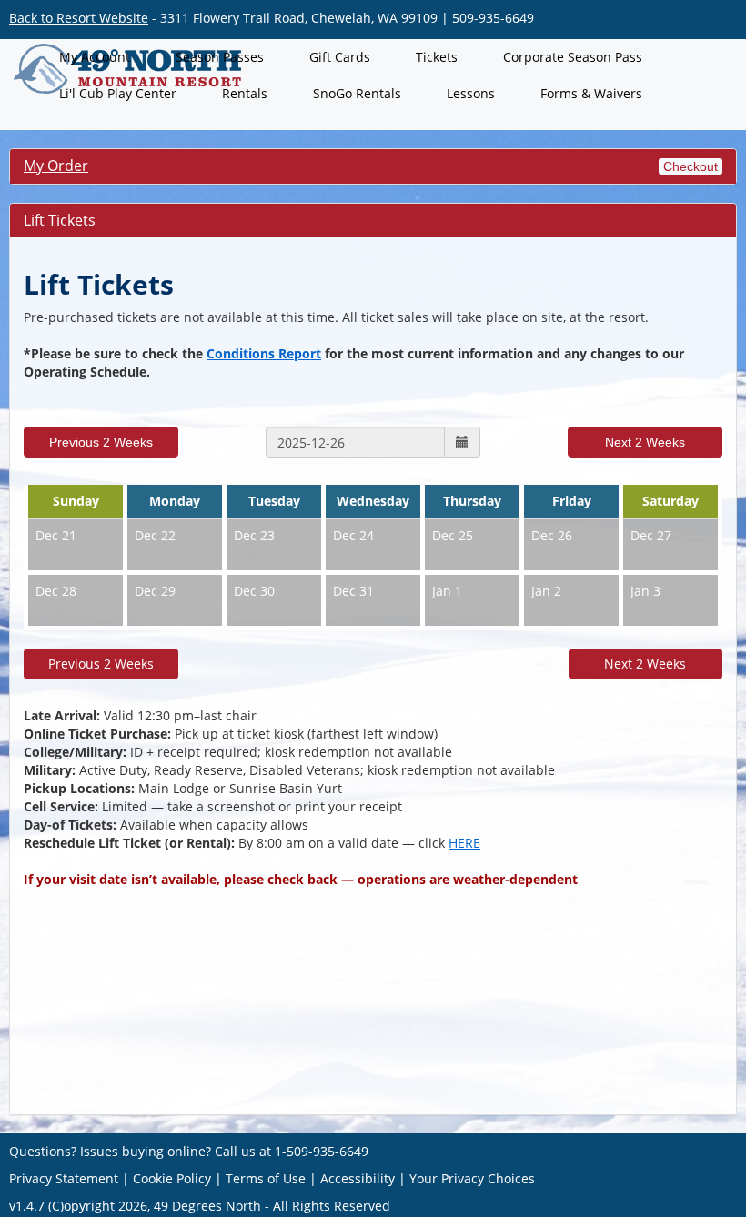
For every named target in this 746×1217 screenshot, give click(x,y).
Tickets (437, 56)
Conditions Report (264, 353)
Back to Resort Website (78, 17)
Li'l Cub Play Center (117, 93)
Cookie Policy (172, 1178)
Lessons (471, 93)
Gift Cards (339, 56)
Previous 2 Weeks (101, 442)
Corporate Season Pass (572, 56)
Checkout (690, 166)
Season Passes (220, 56)
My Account (94, 56)
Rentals (244, 93)
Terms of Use (266, 1178)
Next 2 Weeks (645, 442)
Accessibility (357, 1178)
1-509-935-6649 (321, 1151)
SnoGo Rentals (357, 93)
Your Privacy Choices (472, 1178)
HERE (464, 842)
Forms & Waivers (591, 93)
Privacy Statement (63, 1178)
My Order (56, 166)
